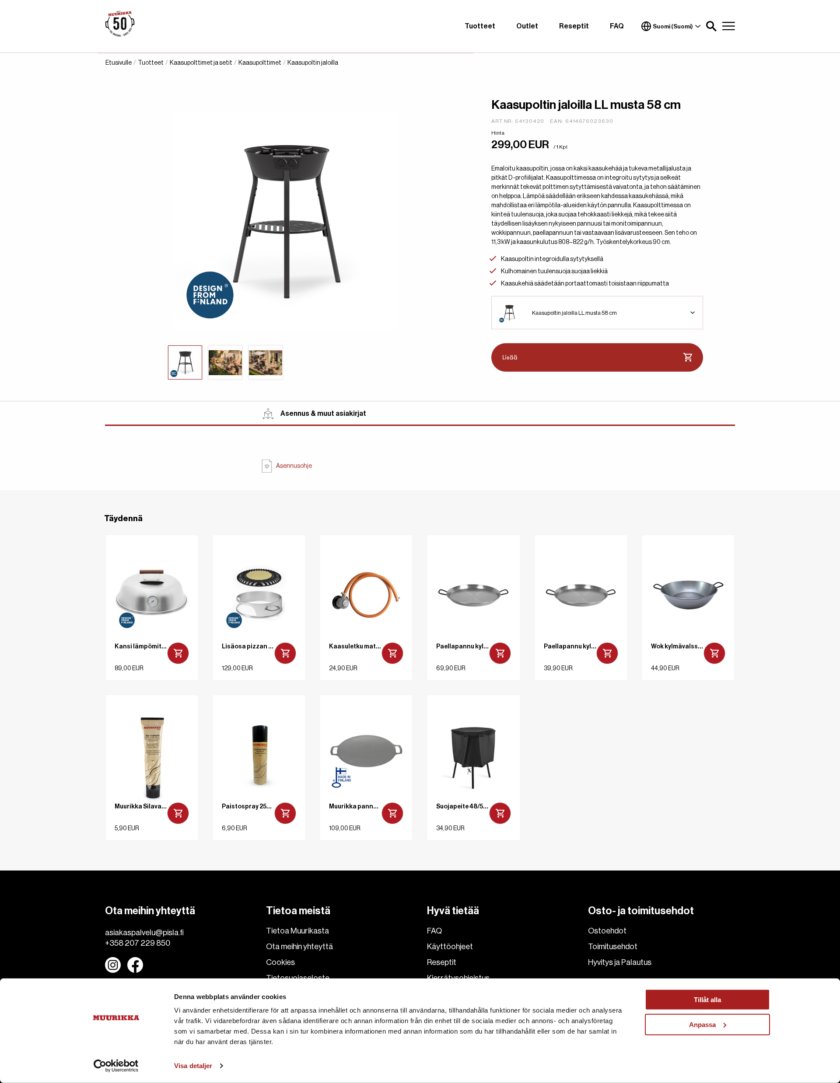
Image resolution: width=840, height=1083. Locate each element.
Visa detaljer (193, 1065)
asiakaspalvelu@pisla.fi (144, 933)
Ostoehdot (607, 931)
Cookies (280, 962)
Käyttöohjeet (450, 947)
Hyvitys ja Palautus (619, 962)
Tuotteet (480, 26)
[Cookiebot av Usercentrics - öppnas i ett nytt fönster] (116, 1066)
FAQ (617, 26)
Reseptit (574, 26)
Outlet (527, 26)
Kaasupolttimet (259, 63)
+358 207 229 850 (137, 943)
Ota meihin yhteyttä (299, 947)
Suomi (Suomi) (673, 26)
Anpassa (702, 1024)
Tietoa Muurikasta (297, 931)
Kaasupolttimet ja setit (201, 63)
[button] (711, 26)
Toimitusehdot (612, 947)
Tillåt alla (707, 999)
